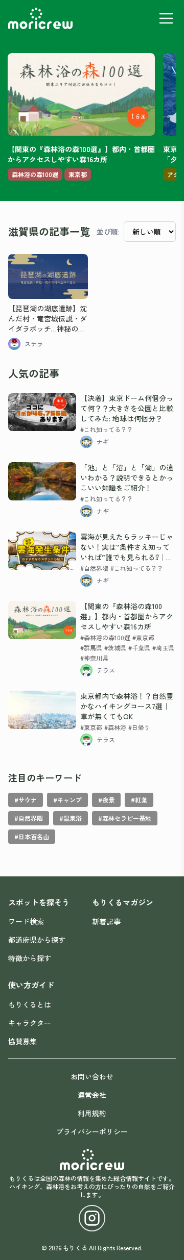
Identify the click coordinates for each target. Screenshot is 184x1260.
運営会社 (92, 1095)
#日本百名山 (31, 836)
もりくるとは (29, 1004)
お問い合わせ (92, 1076)
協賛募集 (22, 1041)
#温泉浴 (70, 818)
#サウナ (25, 799)
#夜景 (106, 799)
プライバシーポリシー (92, 1131)
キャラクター (29, 1023)
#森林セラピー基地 (124, 818)
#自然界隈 (28, 818)
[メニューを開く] (166, 18)
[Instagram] (92, 1218)
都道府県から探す (36, 940)
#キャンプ (67, 799)
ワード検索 (26, 921)
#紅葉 (139, 799)
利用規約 (92, 1113)
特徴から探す (29, 958)
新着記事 (106, 921)
